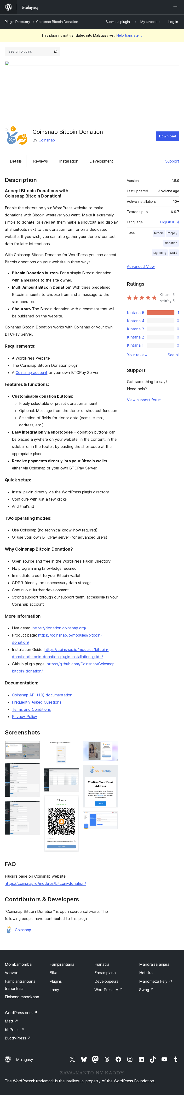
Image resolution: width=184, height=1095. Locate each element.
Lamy (54, 989)
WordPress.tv (108, 989)
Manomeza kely (155, 981)
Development (101, 161)
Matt (11, 1021)
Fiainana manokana (22, 996)
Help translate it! (129, 35)
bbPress (14, 1029)
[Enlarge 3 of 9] (33, 807)
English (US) (169, 222)
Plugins (56, 981)
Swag (146, 989)
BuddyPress (18, 1038)
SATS (173, 252)
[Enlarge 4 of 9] (72, 747)
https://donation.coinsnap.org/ (59, 628)
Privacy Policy (24, 716)
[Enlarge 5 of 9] (72, 774)
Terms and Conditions (31, 709)
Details (16, 161)
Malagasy (24, 1059)
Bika (53, 972)
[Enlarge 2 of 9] (33, 769)
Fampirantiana (62, 964)
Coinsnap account (31, 372)
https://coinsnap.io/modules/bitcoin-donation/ (45, 883)
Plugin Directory (17, 22)
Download (167, 136)
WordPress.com (21, 1012)
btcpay (172, 233)
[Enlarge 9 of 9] (111, 817)
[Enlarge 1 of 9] (33, 747)
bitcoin (159, 233)
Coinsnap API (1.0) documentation (42, 695)
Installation (68, 161)
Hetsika (146, 972)
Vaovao (11, 972)
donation (171, 243)
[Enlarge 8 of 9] (111, 771)
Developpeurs (106, 981)
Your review (137, 354)
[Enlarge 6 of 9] (72, 802)
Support (172, 161)
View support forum (144, 399)
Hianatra (101, 964)
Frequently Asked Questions (36, 702)
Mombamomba (18, 964)
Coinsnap (47, 140)
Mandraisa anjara (154, 964)
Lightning (159, 252)
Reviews (40, 161)
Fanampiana (105, 972)
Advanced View (141, 266)
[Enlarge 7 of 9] (111, 747)
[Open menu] (176, 7)
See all (173, 354)
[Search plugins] (55, 51)
